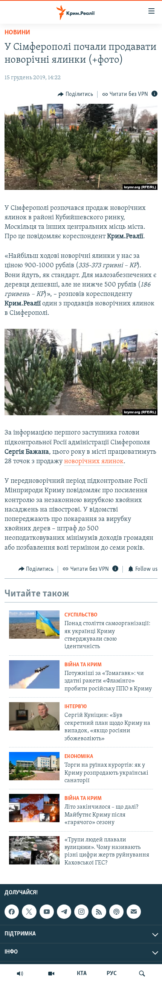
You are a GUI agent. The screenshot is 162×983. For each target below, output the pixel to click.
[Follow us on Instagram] (81, 911)
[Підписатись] (134, 911)
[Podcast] (116, 911)
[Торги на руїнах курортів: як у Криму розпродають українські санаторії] (34, 766)
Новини (17, 32)
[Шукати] (142, 973)
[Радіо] (20, 973)
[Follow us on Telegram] (64, 911)
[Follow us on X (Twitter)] (29, 911)
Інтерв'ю (75, 707)
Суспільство (80, 615)
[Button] (75, 94)
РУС (112, 974)
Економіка (78, 757)
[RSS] (99, 911)
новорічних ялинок (94, 461)
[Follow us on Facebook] (12, 911)
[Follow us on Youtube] (47, 911)
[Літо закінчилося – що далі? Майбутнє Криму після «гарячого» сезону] (34, 808)
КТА (82, 974)
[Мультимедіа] (51, 973)
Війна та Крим (83, 665)
